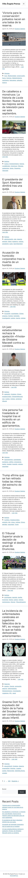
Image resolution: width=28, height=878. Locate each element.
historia (22, 164)
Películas (20, 166)
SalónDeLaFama (20, 770)
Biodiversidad (12, 76)
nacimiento (5, 80)
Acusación (7, 313)
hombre (10, 316)
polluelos (19, 80)
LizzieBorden (6, 166)
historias (8, 78)
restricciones (6, 602)
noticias (21, 241)
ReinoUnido (10, 770)
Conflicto (7, 520)
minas (13, 522)
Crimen (21, 313)
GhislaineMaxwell (17, 396)
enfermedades (12, 688)
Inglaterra (15, 241)
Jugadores (5, 693)
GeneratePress (14, 875)
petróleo (4, 524)
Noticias (6, 161)
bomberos (5, 462)
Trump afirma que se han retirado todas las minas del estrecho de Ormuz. (13, 481)
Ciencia (12, 686)
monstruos (14, 166)
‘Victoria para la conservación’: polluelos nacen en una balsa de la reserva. (13, 19)
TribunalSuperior (21, 602)
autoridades (14, 313)
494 (9, 781)
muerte (18, 318)
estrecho (4, 522)
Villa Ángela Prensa (11, 4)
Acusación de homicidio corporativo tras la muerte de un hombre (13, 259)
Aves (5, 76)
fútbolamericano (7, 691)
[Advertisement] (14, 854)
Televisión (5, 170)
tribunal (4, 401)
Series (12, 168)
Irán (9, 522)
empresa (4, 316)
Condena (13, 394)
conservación (21, 76)
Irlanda (11, 600)
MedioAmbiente (17, 78)
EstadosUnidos (6, 396)
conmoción (18, 686)
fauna (4, 78)
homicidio (16, 316)
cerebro (6, 686)
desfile (20, 597)
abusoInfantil (8, 766)
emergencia (17, 462)
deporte (19, 239)
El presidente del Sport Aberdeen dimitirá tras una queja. (12, 184)
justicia (13, 318)
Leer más (5, 157)
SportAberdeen (18, 244)
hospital (9, 464)
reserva (4, 82)
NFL (10, 693)
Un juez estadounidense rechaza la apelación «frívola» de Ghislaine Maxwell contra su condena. (13, 336)
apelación (7, 394)
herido (4, 464)
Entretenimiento (14, 164)
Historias (7, 73)
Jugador (18, 768)
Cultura (6, 164)
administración (8, 239)
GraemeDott (6, 768)
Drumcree (5, 600)
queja (11, 244)
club (15, 239)
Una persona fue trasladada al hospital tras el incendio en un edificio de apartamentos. (12, 417)
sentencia (19, 399)
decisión (14, 597)
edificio (11, 462)
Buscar (4, 789)
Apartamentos (8, 459)
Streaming (17, 168)
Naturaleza (13, 80)
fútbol (9, 241)
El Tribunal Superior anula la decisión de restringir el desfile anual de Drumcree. (13, 541)
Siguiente (15, 781)
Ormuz (23, 522)
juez (3, 399)
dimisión (4, 241)
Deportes (7, 684)
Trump (17, 524)
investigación (6, 318)
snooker (4, 773)
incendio (14, 464)
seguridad (5, 466)
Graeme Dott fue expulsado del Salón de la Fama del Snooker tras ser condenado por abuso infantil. (14, 709)
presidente (5, 244)
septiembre (5, 168)
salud (14, 693)
